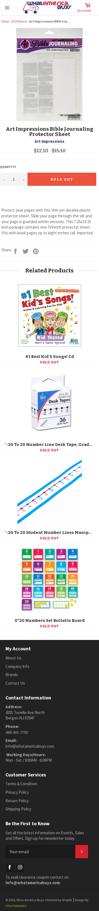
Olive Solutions (16, 906)
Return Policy (17, 800)
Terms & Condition (21, 783)
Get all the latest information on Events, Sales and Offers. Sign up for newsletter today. (45, 835)
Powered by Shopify (58, 900)
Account (84, 10)
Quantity (8, 167)
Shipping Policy (18, 809)
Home (5, 21)
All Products (19, 21)
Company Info (17, 666)
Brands (12, 674)
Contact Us (15, 683)
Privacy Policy (17, 792)
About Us (13, 658)
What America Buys (30, 900)
